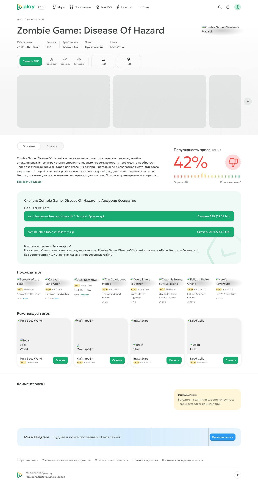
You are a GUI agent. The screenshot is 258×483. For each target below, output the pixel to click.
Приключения (36, 19)
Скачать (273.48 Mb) (214, 232)
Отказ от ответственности (111, 460)
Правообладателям (145, 460)
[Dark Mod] (227, 7)
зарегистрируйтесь (221, 399)
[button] (237, 475)
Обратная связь (27, 460)
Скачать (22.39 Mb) (214, 216)
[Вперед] (247, 101)
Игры (20, 19)
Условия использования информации (66, 460)
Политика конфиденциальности (182, 460)
